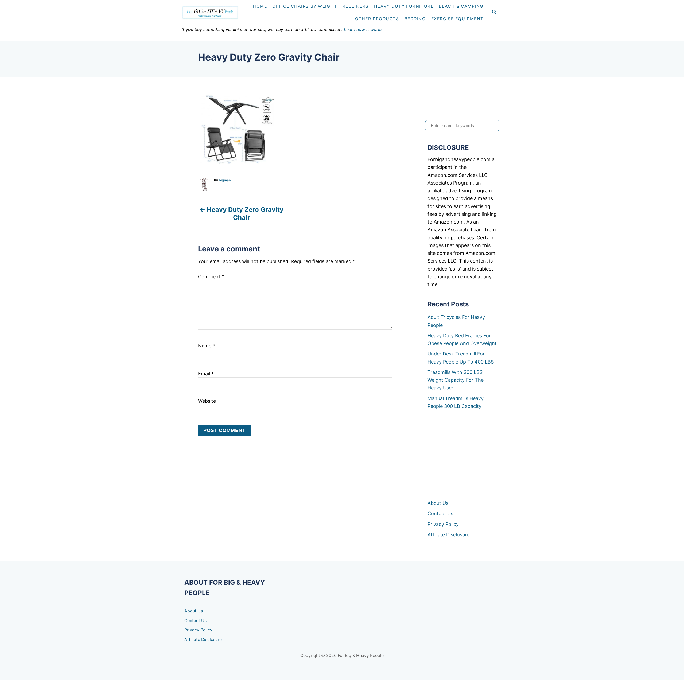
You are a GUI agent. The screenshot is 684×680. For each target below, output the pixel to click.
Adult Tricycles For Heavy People (456, 321)
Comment (211, 276)
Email (206, 373)
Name (206, 346)
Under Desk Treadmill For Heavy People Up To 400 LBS (461, 357)
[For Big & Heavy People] (212, 12)
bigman (225, 180)
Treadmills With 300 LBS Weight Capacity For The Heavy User (456, 380)
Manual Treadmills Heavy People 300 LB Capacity (456, 402)
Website (207, 401)
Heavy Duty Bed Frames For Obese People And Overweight (462, 339)
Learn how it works (363, 29)
